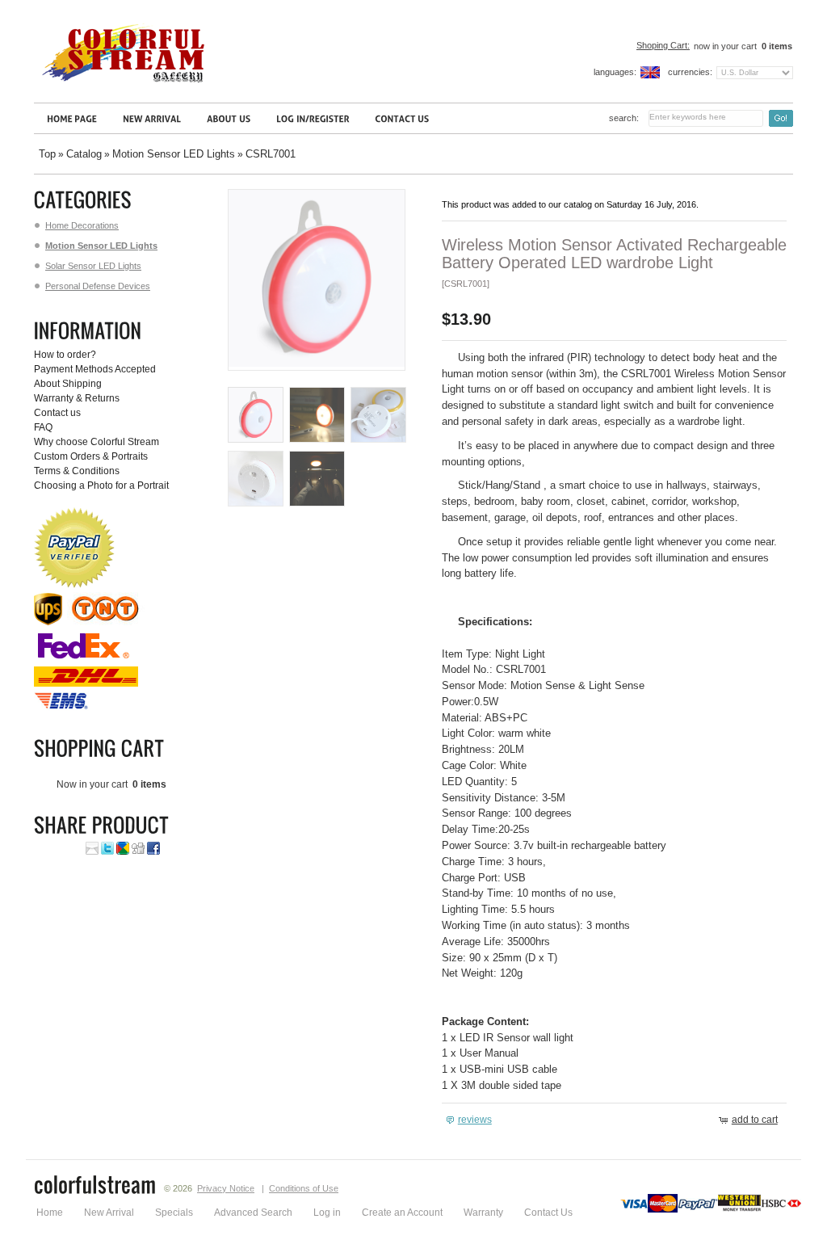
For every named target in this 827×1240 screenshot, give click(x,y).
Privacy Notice (225, 1188)
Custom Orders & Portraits (91, 456)
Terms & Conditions (77, 471)
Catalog (84, 154)
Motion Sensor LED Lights (173, 154)
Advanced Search (253, 1212)
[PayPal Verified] (74, 585)
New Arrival (109, 1212)
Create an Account (402, 1212)
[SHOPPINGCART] (102, 748)
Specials (174, 1212)
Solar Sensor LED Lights (93, 266)
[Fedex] (83, 659)
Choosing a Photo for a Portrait (101, 485)
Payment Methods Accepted (95, 369)
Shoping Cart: (663, 45)
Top (47, 154)
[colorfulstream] (95, 1186)
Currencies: (690, 72)
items (777, 46)
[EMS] (62, 707)
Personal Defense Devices (97, 286)
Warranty (483, 1212)
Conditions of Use (303, 1188)
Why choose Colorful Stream (96, 442)
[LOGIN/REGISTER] (312, 118)
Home (49, 1212)
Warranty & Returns (77, 398)
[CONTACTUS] (402, 118)
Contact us (57, 412)
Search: (624, 118)
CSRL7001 (271, 154)
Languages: (615, 72)
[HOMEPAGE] (72, 118)
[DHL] (86, 683)
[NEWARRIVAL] (152, 118)
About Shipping (68, 383)
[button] (471, 1120)
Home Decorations (82, 225)
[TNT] (106, 622)
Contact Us (548, 1212)
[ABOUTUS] (228, 118)
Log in (327, 1212)
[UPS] (48, 622)
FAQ (43, 427)
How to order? (65, 354)
